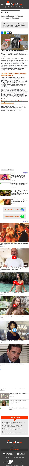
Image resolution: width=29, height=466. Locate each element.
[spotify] (5, 7)
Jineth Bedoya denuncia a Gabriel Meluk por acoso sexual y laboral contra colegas (14, 426)
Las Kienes (4, 12)
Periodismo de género (7, 170)
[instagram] (11, 7)
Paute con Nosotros (14, 450)
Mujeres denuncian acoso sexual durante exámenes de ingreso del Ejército (13, 429)
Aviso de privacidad (14, 444)
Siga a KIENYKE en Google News (12, 209)
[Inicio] (14, 3)
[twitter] (13, 7)
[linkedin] (16, 7)
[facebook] (22, 7)
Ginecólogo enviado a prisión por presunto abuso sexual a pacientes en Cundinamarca (15, 432)
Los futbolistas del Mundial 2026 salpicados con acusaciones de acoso (14, 423)
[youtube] (19, 7)
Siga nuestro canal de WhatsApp (12, 216)
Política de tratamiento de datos (14, 447)
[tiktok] (8, 7)
